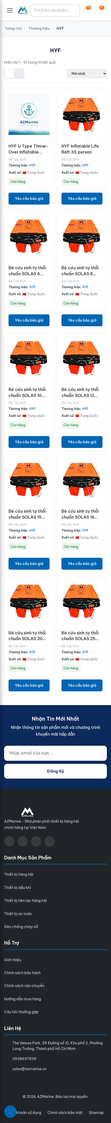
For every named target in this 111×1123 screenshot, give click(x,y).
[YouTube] (23, 841)
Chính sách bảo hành (22, 972)
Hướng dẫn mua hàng (22, 999)
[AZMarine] (23, 10)
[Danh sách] (19, 73)
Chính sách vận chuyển (24, 985)
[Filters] (10, 1111)
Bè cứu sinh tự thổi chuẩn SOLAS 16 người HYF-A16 (80, 517)
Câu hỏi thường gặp (21, 1012)
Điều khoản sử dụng (24, 1112)
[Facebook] (9, 841)
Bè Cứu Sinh (17, 159)
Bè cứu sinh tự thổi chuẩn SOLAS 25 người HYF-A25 (80, 638)
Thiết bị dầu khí (17, 887)
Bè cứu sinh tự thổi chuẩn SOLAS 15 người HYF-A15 (27, 517)
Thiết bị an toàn (18, 913)
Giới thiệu (12, 960)
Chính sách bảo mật (65, 1112)
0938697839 (24, 1058)
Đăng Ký (55, 771)
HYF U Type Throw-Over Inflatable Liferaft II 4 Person (29, 151)
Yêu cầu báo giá (29, 198)
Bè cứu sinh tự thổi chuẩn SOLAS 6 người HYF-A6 (27, 273)
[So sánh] (48, 108)
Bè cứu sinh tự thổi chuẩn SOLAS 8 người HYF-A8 (80, 273)
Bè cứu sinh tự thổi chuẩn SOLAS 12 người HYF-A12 (80, 395)
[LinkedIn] (49, 841)
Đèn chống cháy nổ (21, 926)
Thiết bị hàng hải (18, 874)
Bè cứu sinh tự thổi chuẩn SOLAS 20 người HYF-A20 (27, 638)
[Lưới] (9, 73)
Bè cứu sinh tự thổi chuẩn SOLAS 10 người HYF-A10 (27, 395)
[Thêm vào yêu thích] (48, 131)
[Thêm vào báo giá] (48, 120)
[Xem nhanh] (48, 97)
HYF (32, 165)
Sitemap (96, 1112)
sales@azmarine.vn (29, 1069)
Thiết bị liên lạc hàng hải (25, 900)
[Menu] (9, 10)
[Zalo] (36, 841)
